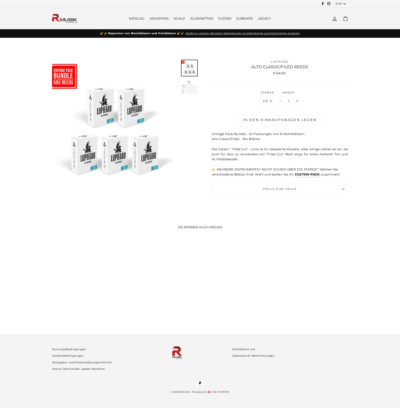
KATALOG (136, 18)
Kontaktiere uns (243, 349)
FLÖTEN (224, 18)
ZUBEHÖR (244, 18)
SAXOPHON (159, 18)
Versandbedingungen (68, 355)
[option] (200, 33)
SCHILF (179, 18)
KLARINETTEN (201, 18)
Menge (288, 92)
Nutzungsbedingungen (69, 349)
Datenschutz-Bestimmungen (253, 355)
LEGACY (264, 18)
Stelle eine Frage (280, 189)
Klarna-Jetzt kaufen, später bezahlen (78, 368)
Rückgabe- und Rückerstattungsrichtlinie (82, 362)
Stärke (267, 92)
